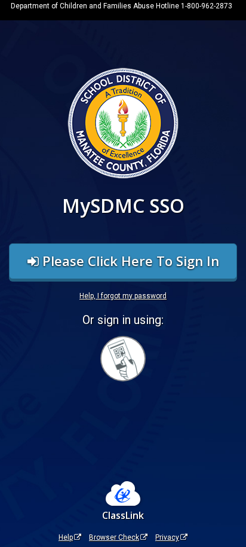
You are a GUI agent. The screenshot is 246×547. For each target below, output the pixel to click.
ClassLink (123, 515)
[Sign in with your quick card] (123, 358)
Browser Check (114, 537)
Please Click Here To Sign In (129, 261)
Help (66, 537)
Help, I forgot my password (123, 296)
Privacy (167, 537)
